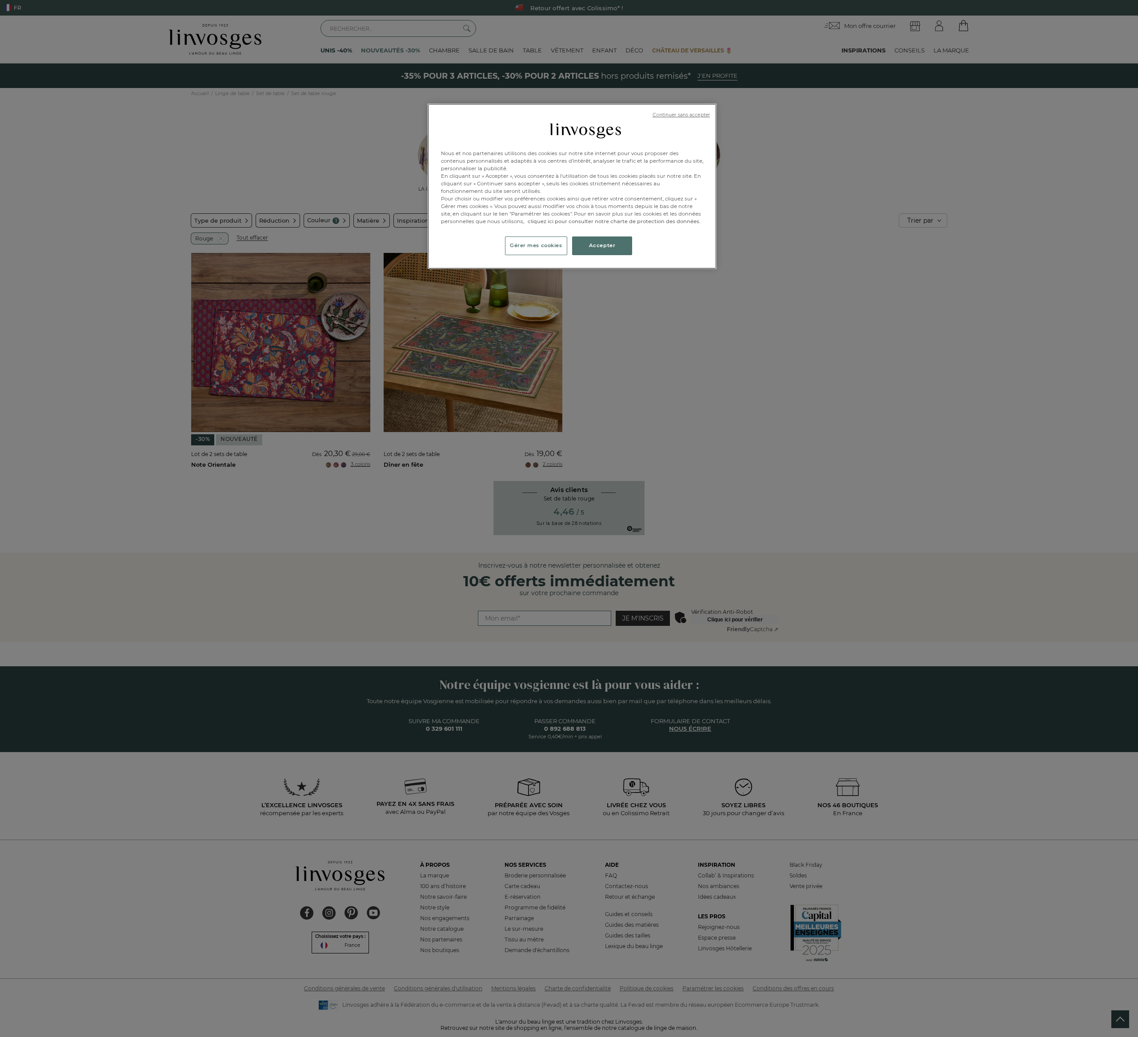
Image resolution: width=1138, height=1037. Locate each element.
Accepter (602, 245)
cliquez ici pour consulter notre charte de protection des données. (614, 221)
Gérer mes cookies (536, 245)
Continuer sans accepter (681, 115)
